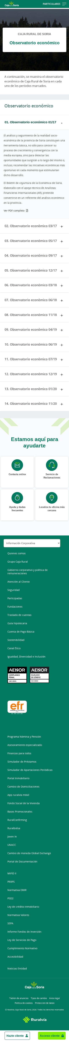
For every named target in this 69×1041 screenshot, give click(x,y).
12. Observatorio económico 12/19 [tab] (31, 374)
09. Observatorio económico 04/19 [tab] (31, 329)
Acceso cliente (50, 1036)
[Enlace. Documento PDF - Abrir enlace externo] (39, 675)
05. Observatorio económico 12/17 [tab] (31, 270)
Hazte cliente (15, 1036)
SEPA (10, 923)
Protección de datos (44, 1003)
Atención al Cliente (18, 581)
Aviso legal (54, 998)
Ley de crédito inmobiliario (23, 906)
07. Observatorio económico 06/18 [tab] (31, 300)
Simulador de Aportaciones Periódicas (30, 770)
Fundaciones (14, 606)
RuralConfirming (17, 820)
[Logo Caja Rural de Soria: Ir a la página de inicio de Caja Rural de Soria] (12, 4)
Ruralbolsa (13, 828)
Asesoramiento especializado (24, 745)
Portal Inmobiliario (18, 778)
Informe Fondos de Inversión (24, 931)
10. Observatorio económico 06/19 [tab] (31, 344)
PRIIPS (11, 881)
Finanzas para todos (19, 753)
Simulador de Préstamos (21, 761)
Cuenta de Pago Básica (20, 631)
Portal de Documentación (22, 861)
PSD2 (10, 898)
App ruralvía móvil (18, 795)
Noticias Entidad (17, 968)
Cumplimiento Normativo (22, 948)
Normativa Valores (18, 915)
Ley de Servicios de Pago (21, 940)
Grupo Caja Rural (17, 561)
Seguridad (13, 590)
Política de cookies (24, 1003)
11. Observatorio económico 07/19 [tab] (31, 359)
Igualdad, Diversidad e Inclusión (26, 656)
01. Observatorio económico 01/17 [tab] (30, 122)
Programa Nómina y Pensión (24, 736)
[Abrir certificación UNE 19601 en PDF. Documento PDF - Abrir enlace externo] (17, 675)
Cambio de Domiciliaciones (23, 786)
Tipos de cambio (39, 998)
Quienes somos (16, 553)
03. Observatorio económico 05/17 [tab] (31, 241)
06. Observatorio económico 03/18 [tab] (31, 285)
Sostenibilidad (15, 640)
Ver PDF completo (14, 210)
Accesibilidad (15, 956)
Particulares (51, 3)
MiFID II (11, 873)
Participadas (14, 598)
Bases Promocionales (19, 811)
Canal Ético (14, 648)
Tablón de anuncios (18, 998)
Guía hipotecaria (17, 623)
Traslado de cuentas (19, 615)
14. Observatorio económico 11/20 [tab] (31, 403)
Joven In (12, 836)
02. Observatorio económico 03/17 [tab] (31, 226)
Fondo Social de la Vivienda (23, 803)
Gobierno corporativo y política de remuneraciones (27, 571)
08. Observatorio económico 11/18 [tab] (31, 315)
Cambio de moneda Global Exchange (29, 853)
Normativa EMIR (17, 890)
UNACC (11, 845)
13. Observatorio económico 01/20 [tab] (31, 389)
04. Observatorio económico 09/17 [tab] (31, 255)
